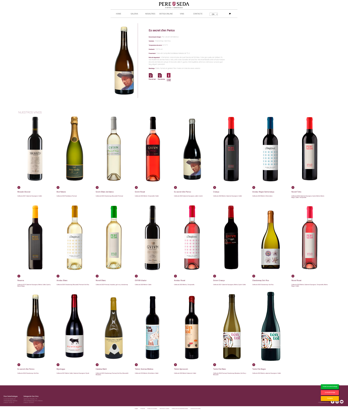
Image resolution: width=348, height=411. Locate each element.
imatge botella (169, 79)
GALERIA (134, 14)
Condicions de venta (195, 408)
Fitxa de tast (152, 79)
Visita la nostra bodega (330, 386)
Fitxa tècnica (161, 79)
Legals (136, 408)
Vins (182, 14)
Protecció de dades (152, 408)
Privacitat (142, 408)
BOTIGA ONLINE (166, 14)
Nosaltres (150, 14)
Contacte (197, 14)
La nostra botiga (330, 392)
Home (118, 14)
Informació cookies (164, 408)
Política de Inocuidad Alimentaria (180, 408)
